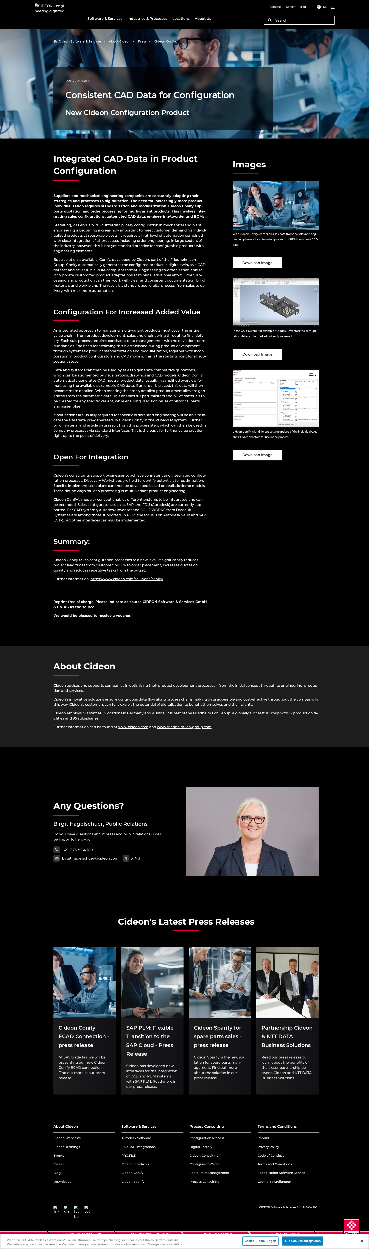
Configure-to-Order (205, 1164)
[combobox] (299, 20)
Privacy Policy (268, 1147)
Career (58, 1164)
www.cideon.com (133, 727)
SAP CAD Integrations (138, 1147)
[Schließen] (362, 1241)
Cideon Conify (132, 1173)
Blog (57, 1173)
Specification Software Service (281, 1173)
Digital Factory (201, 1147)
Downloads (62, 1182)
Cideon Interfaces (135, 1164)
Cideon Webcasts (67, 1138)
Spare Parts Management (209, 1173)
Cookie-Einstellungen (274, 1182)
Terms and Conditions (275, 1164)
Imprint (263, 1138)
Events (58, 1156)
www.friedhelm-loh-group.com (184, 727)
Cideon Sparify (132, 1182)
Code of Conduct (271, 1156)
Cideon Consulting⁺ (205, 1156)
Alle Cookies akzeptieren (303, 1241)
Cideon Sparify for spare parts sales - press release (218, 1036)
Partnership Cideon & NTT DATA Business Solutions (287, 1036)
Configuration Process (207, 1138)
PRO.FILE (128, 1156)
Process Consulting (205, 1182)
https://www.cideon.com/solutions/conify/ (126, 579)
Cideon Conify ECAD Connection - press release (84, 1036)
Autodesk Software (136, 1138)
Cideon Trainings (66, 1147)
